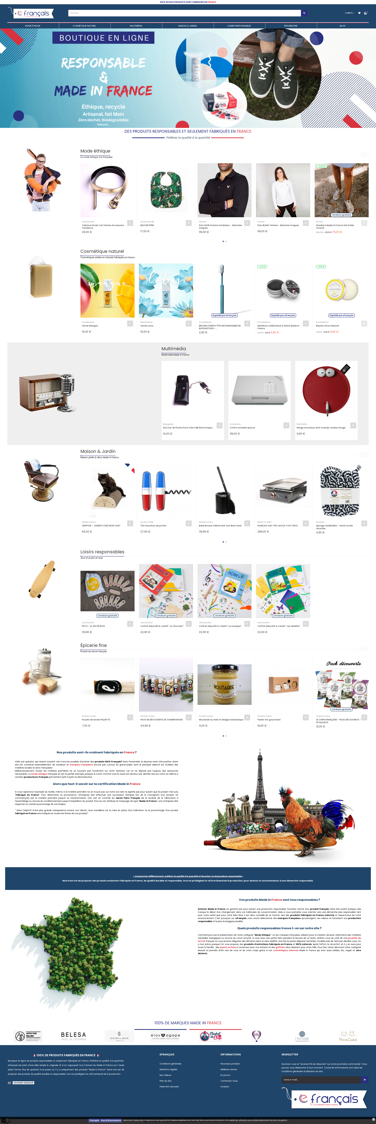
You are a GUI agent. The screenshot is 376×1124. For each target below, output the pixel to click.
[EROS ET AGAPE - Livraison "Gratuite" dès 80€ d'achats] (73, 1036)
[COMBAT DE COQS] (119, 1036)
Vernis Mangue (90, 325)
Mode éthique (95, 151)
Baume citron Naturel (327, 325)
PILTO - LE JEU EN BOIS (93, 626)
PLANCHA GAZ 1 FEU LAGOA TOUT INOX (277, 525)
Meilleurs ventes (229, 1069)
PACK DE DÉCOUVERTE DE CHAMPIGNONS (161, 719)
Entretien (320, 522)
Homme (202, 221)
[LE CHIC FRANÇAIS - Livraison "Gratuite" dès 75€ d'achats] (165, 1036)
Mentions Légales (168, 1069)
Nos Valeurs (165, 1075)
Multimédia (174, 349)
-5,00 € (321, 266)
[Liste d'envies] (359, 13)
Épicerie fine (93, 645)
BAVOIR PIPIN (147, 225)
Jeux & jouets (88, 622)
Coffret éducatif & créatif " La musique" (220, 626)
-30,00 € (322, 166)
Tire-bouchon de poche (153, 525)
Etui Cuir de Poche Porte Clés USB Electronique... (188, 427)
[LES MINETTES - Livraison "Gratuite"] (302, 1036)
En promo (225, 1075)
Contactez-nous (229, 1080)
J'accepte (94, 1120)
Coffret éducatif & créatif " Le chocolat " (162, 626)
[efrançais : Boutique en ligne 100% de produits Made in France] (31, 13)
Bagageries (168, 424)
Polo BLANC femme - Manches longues (278, 225)
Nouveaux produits (230, 1063)
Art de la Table (146, 522)
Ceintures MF (88, 221)
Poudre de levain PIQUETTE (96, 719)
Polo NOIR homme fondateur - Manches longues (220, 226)
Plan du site (165, 1080)
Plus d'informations (111, 1120)
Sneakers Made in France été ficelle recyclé (335, 226)
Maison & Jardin (98, 451)
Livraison (225, 1086)
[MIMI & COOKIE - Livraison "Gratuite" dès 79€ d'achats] (256, 1036)
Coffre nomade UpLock (242, 427)
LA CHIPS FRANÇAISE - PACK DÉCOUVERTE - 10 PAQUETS (338, 721)
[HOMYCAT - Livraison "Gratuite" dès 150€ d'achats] (211, 1036)
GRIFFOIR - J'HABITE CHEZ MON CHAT (101, 525)
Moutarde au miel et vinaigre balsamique (221, 719)
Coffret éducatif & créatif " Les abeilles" (278, 626)
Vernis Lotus (146, 325)
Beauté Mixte (146, 322)
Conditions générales (170, 1063)
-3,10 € (262, 266)
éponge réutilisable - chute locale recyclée (334, 527)
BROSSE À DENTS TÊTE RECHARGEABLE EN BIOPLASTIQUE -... (220, 327)
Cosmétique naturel (102, 251)
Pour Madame (88, 322)
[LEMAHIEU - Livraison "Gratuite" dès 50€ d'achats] (348, 1036)
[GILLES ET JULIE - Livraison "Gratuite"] (28, 1036)
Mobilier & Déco (89, 522)
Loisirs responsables (102, 552)
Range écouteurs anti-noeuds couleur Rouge (321, 427)
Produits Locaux (89, 716)
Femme (261, 221)
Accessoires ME (147, 221)
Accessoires (235, 424)
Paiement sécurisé (169, 1086)
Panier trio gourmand (268, 719)
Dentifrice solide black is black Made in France (278, 327)
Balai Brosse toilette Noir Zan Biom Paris (220, 525)
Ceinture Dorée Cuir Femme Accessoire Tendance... (103, 226)
